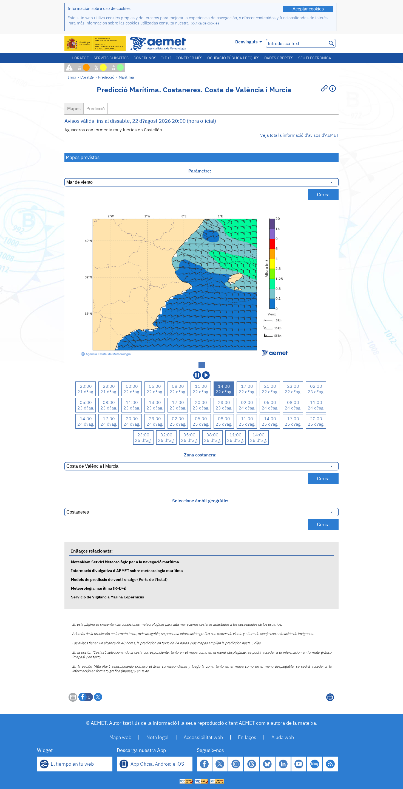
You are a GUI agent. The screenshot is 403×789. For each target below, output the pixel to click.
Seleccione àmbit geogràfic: (200, 500)
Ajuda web (282, 737)
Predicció (106, 77)
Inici (72, 77)
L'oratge (80, 57)
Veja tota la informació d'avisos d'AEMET (299, 135)
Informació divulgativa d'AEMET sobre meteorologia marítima (127, 570)
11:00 (201, 386)
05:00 (155, 386)
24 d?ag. (247, 408)
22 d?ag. (131, 391)
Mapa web (120, 737)
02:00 (132, 386)
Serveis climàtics (111, 57)
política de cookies (205, 23)
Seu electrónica (314, 57)
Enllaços (247, 737)
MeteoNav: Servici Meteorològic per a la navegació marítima (125, 561)
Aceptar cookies (308, 9)
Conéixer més (189, 57)
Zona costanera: (200, 455)
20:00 (86, 386)
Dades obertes (278, 57)
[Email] (73, 700)
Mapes (74, 108)
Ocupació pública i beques (233, 57)
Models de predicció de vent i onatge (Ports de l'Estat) (119, 579)
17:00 (247, 386)
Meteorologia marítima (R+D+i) (98, 588)
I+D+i (166, 57)
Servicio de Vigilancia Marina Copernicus (107, 597)
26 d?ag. (166, 440)
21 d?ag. (85, 391)
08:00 (178, 386)
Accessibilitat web (203, 737)
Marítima (126, 77)
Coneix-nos (145, 57)
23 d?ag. (316, 391)
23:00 (109, 386)
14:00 (224, 386)
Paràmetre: (200, 171)
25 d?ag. (177, 424)
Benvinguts (246, 41)
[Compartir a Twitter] (98, 697)
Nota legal (157, 737)
